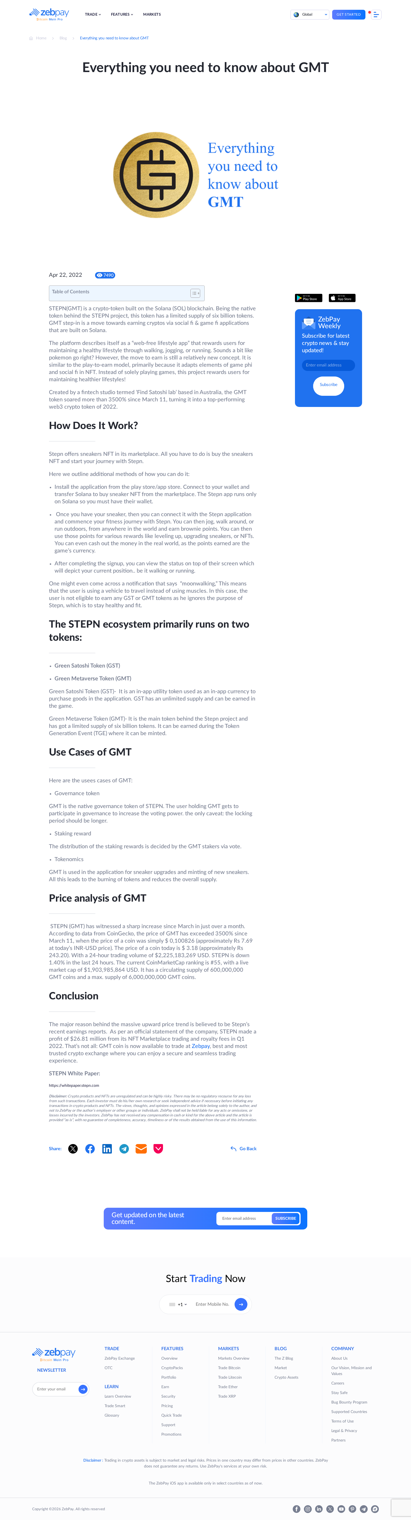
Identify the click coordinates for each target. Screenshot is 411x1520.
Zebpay (201, 1046)
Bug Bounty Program (349, 1402)
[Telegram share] (124, 1148)
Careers (337, 1383)
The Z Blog (284, 1359)
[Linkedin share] (107, 1148)
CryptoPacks (172, 1368)
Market (281, 1368)
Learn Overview (118, 1397)
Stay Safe (339, 1393)
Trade (91, 14)
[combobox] (178, 1304)
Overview (169, 1359)
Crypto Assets (286, 1378)
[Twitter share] (73, 1148)
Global (307, 14)
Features (120, 14)
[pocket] (158, 1148)
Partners (338, 1440)
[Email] (141, 1148)
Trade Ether (228, 1387)
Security (168, 1397)
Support (168, 1425)
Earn (165, 1387)
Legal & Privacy (344, 1431)
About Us (339, 1359)
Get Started (349, 14)
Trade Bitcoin (229, 1368)
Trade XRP (227, 1397)
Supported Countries (349, 1412)
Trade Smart (115, 1406)
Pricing (167, 1406)
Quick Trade (171, 1415)
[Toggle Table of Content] (192, 293)
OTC (108, 1368)
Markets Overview (233, 1359)
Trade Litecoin (230, 1378)
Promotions (171, 1434)
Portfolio (168, 1378)
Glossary (112, 1415)
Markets (152, 14)
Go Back (248, 1149)
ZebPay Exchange (120, 1359)
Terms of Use (342, 1421)
